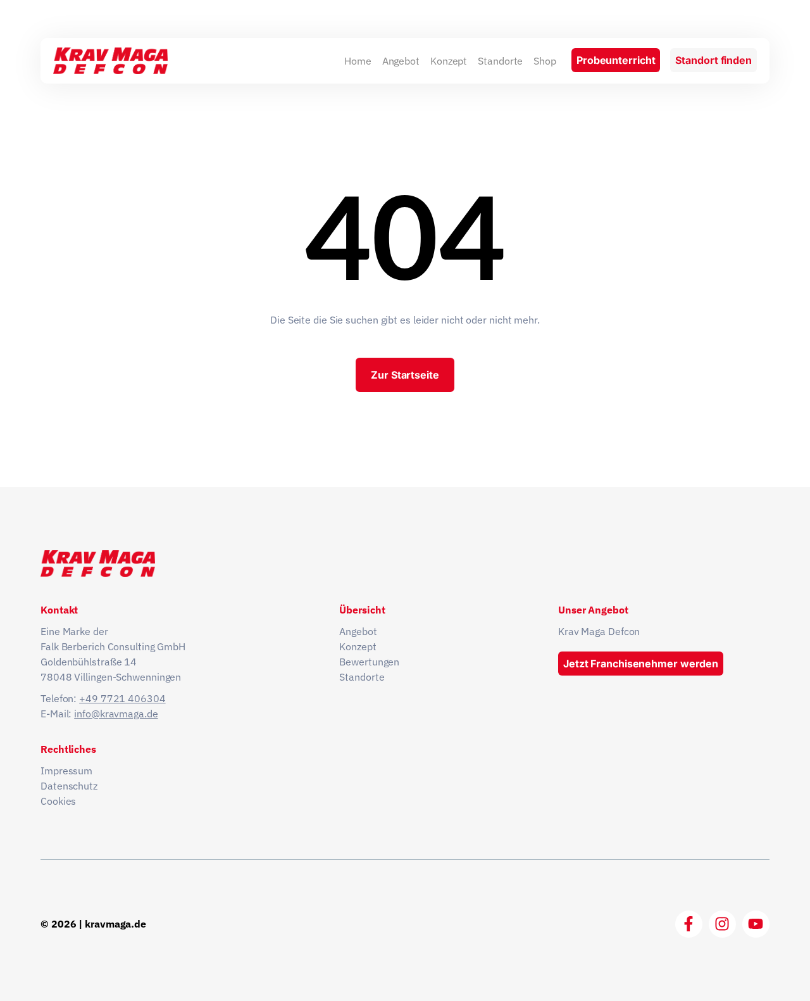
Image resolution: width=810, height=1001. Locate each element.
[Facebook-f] (688, 924)
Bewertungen (369, 661)
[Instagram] (722, 924)
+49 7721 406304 (122, 698)
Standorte (500, 60)
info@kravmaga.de (116, 713)
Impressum (66, 770)
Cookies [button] (58, 801)
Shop (544, 60)
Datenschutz (68, 785)
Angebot (401, 60)
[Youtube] (756, 924)
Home (357, 60)
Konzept (448, 60)
